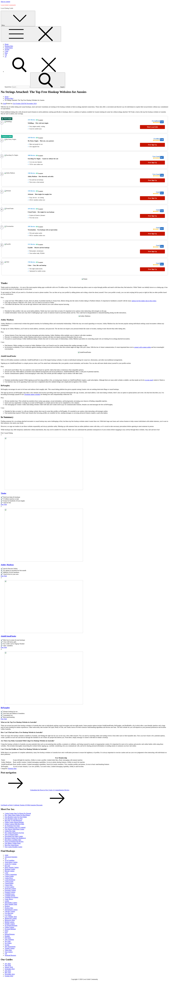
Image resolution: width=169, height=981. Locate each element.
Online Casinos (9, 927)
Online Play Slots (10, 831)
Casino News (9, 878)
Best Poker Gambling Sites (13, 840)
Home (7, 44)
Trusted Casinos (9, 948)
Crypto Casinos (9, 887)
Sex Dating (8, 943)
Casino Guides (9, 876)
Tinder (3, 493)
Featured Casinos (10, 892)
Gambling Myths (10, 895)
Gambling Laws (10, 894)
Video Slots (8, 950)
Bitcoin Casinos (9, 871)
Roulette (7, 936)
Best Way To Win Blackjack (13, 820)
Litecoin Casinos (10, 911)
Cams (6, 51)
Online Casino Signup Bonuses (14, 822)
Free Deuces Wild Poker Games (14, 829)
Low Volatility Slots (11, 916)
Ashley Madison (7, 565)
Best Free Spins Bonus (12, 845)
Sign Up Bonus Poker (11, 834)
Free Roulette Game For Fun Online (16, 817)
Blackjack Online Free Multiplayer (15, 838)
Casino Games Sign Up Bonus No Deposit (18, 813)
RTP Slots (8, 938)
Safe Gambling (9, 939)
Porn (6, 53)
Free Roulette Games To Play (14, 818)
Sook (4, 103)
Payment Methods (10, 929)
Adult (6, 855)
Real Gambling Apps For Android (15, 827)
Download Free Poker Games (14, 836)
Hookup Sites (9, 46)
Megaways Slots (10, 920)
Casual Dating (9, 883)
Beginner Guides (10, 869)
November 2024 (10, 974)
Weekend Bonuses (10, 955)
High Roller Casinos (11, 902)
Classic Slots (8, 885)
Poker (6, 931)
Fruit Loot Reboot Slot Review (14, 841)
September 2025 (10, 969)
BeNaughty (5, 708)
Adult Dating (9, 48)
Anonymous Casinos (11, 862)
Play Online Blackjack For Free (14, 833)
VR (6, 55)
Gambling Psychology (11, 897)
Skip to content (5, 1)
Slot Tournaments (10, 946)
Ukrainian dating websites (32, 394)
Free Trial (4, 504)
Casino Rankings (10, 880)
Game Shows (9, 899)
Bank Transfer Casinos (12, 867)
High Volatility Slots (11, 904)
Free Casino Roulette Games (13, 847)
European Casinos (10, 890)
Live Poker (8, 915)
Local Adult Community (8, 5)
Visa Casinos (9, 952)
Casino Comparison (11, 874)
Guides (7, 901)
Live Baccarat (9, 913)
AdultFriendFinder (8, 636)
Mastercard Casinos (11, 918)
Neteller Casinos (10, 924)
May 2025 (8, 972)
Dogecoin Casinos (10, 888)
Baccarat (7, 865)
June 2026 (8, 965)
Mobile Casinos (9, 922)
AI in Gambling (9, 860)
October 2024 (9, 976)
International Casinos (11, 909)
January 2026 (9, 967)
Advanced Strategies (11, 857)
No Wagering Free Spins (12, 826)
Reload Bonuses (10, 934)
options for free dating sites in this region (144, 301)
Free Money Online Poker (13, 843)
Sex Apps (8, 941)
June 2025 (8, 971)
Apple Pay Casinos (10, 864)
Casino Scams (9, 881)
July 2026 (8, 963)
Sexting (7, 49)
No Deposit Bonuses (11, 925)
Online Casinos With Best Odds (14, 824)
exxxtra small (149, 380)
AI (5, 56)
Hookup (7, 906)
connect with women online (142, 347)
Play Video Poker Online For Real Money (17, 815)
